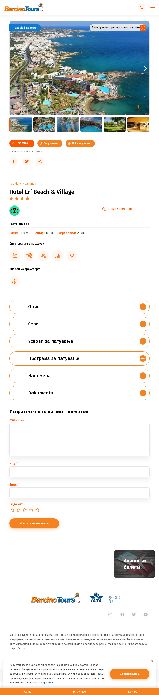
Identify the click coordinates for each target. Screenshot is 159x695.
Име (13, 463)
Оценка (16, 504)
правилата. (49, 682)
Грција (13, 183)
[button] (115, 68)
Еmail (14, 484)
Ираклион (29, 183)
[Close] (152, 661)
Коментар (16, 420)
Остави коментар (120, 209)
